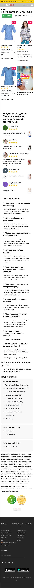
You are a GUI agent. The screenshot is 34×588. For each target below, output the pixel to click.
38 (21, 56)
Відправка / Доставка (6, 532)
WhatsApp (7, 352)
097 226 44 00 (15, 354)
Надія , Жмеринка (15, 183)
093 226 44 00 (24, 352)
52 (2, 54)
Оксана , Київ (13, 126)
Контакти (28, 524)
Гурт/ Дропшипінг (21, 535)
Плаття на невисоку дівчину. (19, 153)
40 (24, 56)
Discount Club (15, 280)
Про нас (21, 525)
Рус (18, 580)
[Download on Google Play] (23, 570)
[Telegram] (12, 563)
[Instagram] (5, 563)
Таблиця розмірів (21, 532)
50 (27, 56)
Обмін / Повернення (6, 535)
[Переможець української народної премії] (21, 500)
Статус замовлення (6, 530)
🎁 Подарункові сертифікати (8, 542)
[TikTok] (9, 562)
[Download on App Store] (10, 570)
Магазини (15, 524)
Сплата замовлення (22, 530)
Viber (18, 349)
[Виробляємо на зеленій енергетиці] (11, 499)
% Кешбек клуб (20, 537)
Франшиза (4, 537)
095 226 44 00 (7, 354)
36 (18, 56)
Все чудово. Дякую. (9, 190)
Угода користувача (5, 545)
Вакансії (19, 540)
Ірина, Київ (12, 140)
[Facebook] (2, 563)
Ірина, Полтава (14, 169)
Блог (2, 540)
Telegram (22, 349)
